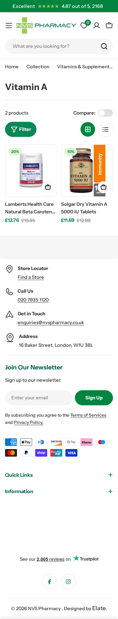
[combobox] (59, 46)
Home (12, 67)
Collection (37, 67)
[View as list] (105, 129)
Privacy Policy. (28, 422)
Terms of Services (88, 415)
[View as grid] (87, 129)
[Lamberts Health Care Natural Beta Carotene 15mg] (31, 170)
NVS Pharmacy (45, 608)
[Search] (104, 46)
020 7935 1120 (33, 300)
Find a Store (31, 277)
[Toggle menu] (9, 25)
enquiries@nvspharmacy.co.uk (51, 322)
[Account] (96, 25)
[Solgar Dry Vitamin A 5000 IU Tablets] (87, 170)
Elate (99, 608)
